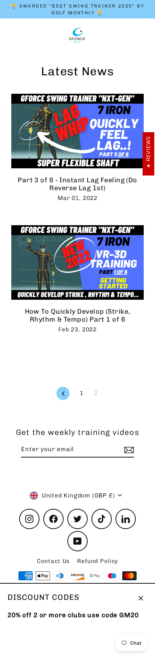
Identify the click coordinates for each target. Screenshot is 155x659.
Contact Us (53, 561)
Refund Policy (97, 561)
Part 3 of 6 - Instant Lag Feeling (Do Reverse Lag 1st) (77, 184)
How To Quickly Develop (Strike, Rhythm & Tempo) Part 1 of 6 (78, 315)
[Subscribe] (128, 450)
